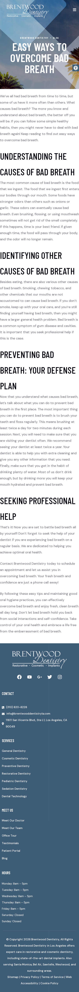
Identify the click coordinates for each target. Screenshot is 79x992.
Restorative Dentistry (16, 773)
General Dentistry (14, 751)
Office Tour (9, 835)
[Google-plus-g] (39, 677)
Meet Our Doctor (13, 820)
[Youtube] (29, 677)
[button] (75, 68)
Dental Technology (14, 796)
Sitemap (12, 977)
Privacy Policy (30, 977)
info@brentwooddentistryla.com (28, 713)
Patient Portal (11, 851)
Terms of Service (52, 977)
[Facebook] (19, 677)
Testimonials (10, 843)
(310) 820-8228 (16, 707)
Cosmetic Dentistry (15, 758)
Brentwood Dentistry (45, 939)
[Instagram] (59, 677)
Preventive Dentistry (16, 766)
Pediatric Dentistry (14, 781)
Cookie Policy (49, 983)
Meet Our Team (12, 828)
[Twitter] (49, 677)
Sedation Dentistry (14, 789)
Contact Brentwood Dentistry (23, 563)
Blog (5, 858)
